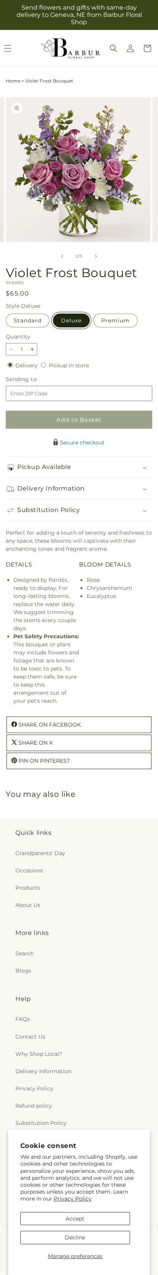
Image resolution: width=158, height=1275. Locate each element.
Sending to (33, 379)
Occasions (29, 870)
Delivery (27, 365)
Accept (75, 1218)
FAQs (22, 1019)
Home (13, 81)
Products (27, 887)
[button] (113, 48)
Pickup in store (69, 365)
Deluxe (71, 320)
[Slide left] (62, 256)
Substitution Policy (41, 1123)
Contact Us (30, 1036)
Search (24, 953)
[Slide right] (95, 256)
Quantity (18, 336)
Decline (75, 1237)
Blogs (23, 970)
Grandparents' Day (40, 853)
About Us (27, 905)
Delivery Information (43, 1071)
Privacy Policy (73, 1198)
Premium (115, 320)
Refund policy (33, 1105)
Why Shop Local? (38, 1053)
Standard (27, 320)
